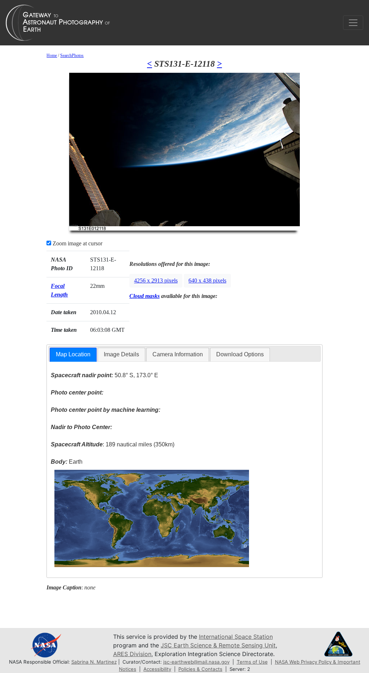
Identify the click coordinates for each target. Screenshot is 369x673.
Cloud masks (144, 296)
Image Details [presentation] (121, 354)
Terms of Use (252, 662)
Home (51, 55)
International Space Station (236, 636)
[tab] (73, 355)
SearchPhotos (72, 55)
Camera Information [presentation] (177, 354)
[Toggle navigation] (353, 22)
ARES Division (132, 654)
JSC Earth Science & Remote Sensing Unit (218, 645)
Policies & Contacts (200, 669)
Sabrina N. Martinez (94, 662)
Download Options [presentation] (240, 354)
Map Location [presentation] (73, 354)
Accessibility (157, 669)
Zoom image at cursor (76, 243)
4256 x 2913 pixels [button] (156, 280)
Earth (67, 462)
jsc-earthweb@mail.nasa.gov (196, 662)
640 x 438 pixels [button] (207, 280)
